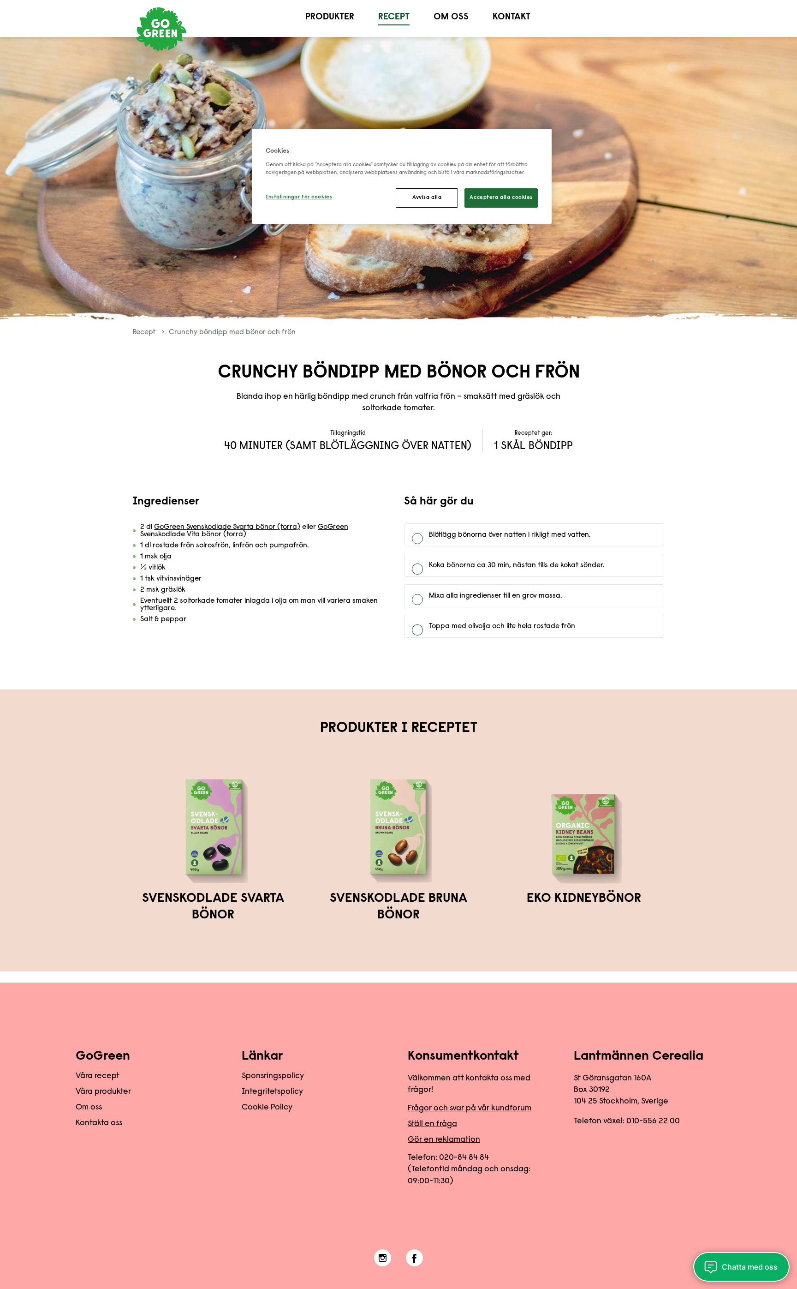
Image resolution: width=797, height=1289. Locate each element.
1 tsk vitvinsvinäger (171, 578)
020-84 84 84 (464, 1158)
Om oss (451, 17)
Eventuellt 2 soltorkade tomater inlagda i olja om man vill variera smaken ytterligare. (259, 604)
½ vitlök (153, 567)
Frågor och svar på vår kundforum (469, 1108)
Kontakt (511, 17)
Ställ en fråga (432, 1124)
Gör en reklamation (444, 1140)
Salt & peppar (164, 619)
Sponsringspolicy (273, 1076)
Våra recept (97, 1076)
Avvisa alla (426, 197)
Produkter (329, 17)
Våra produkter (103, 1092)
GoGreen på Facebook (414, 1258)
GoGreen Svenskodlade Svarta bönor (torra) (227, 527)
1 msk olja (156, 556)
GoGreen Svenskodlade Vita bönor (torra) (244, 530)
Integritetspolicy (272, 1092)
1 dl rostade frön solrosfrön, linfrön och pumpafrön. (224, 545)
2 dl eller (244, 530)
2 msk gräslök (162, 590)
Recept (394, 17)
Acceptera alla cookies (501, 197)
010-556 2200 (653, 1121)
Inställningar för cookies (299, 197)
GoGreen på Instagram (382, 1258)
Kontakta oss (99, 1123)
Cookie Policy (267, 1107)
